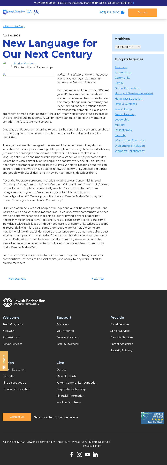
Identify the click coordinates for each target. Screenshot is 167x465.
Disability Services (121, 337)
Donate (143, 12)
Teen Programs (13, 324)
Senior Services (12, 343)
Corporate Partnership (71, 389)
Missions (120, 124)
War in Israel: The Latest (130, 140)
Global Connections (127, 88)
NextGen (9, 330)
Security (120, 135)
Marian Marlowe (24, 63)
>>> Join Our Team (69, 402)
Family (119, 83)
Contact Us (17, 416)
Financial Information (70, 395)
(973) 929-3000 (109, 12)
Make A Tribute (67, 376)
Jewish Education (14, 369)
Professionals (11, 337)
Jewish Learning (125, 114)
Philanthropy (123, 130)
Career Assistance (121, 343)
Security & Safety (121, 350)
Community (122, 77)
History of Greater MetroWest (134, 93)
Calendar (9, 376)
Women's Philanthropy (130, 151)
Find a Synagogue (14, 382)
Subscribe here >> (66, 417)
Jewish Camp (123, 109)
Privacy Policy (92, 445)
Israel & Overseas (126, 103)
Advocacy (121, 67)
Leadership (122, 119)
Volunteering (65, 330)
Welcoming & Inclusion (130, 145)
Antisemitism (123, 72)
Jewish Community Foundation (77, 382)
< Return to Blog (14, 26)
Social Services (119, 324)
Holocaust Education (128, 98)
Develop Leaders (68, 337)
